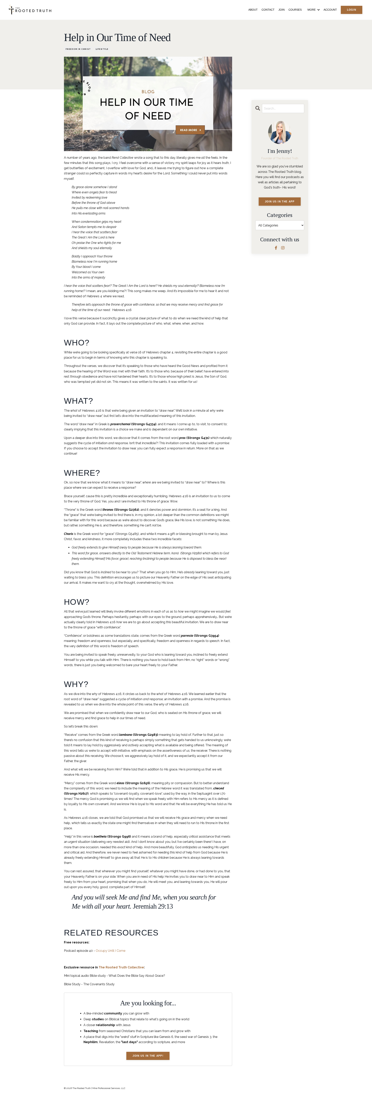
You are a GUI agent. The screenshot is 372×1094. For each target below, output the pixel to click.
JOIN (281, 9)
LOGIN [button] (351, 9)
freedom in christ (78, 49)
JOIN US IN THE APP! (148, 1055)
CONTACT (268, 9)
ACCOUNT (330, 9)
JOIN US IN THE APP (279, 201)
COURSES (295, 9)
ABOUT (253, 9)
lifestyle (102, 49)
